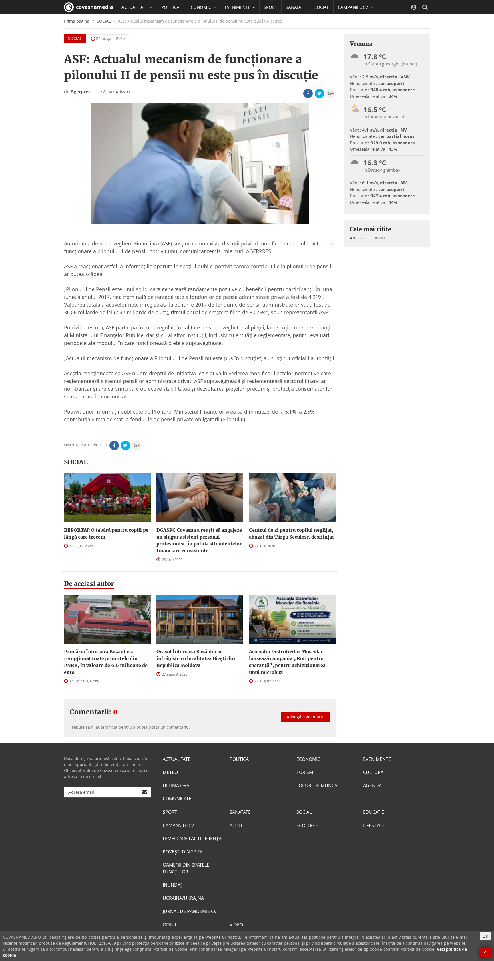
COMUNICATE (177, 798)
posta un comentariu (169, 727)
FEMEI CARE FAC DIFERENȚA (192, 838)
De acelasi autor (89, 584)
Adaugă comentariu (305, 717)
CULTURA (373, 772)
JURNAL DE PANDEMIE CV (190, 911)
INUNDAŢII (174, 885)
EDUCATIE (131, 21)
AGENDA (372, 785)
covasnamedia (94, 6)
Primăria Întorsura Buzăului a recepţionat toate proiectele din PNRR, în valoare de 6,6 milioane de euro (106, 662)
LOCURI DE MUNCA (316, 785)
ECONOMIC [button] (200, 7)
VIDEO (236, 925)
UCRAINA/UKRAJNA (183, 898)
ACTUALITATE (176, 759)
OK (485, 936)
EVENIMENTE (377, 759)
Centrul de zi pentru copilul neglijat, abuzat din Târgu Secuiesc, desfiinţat (291, 533)
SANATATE (296, 7)
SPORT (270, 7)
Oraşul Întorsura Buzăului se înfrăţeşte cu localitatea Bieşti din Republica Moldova (195, 658)
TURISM (304, 772)
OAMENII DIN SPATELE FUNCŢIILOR (186, 868)
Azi (352, 238)
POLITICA (170, 7)
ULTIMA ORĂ (176, 785)
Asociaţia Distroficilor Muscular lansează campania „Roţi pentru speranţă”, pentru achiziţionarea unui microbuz (287, 662)
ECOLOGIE (307, 825)
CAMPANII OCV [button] (353, 7)
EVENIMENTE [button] (238, 7)
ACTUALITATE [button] (135, 7)
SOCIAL (321, 7)
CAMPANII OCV (178, 825)
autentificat (106, 727)
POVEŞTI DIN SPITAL (184, 852)
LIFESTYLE (373, 825)
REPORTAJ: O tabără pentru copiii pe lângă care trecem (106, 533)
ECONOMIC (308, 759)
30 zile (380, 238)
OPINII (169, 925)
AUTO (236, 825)
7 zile (365, 238)
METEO (170, 772)
